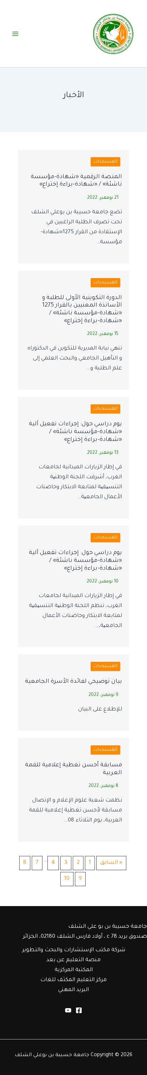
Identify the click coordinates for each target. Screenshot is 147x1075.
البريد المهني (73, 990)
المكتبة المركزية (74, 970)
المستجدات (105, 161)
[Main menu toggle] (15, 34)
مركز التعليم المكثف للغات (73, 980)
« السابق (111, 863)
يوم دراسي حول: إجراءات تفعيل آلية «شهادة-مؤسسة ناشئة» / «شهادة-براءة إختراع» (75, 432)
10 (67, 879)
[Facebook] (79, 1010)
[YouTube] (68, 1010)
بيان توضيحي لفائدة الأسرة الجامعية (73, 681)
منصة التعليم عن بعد (73, 960)
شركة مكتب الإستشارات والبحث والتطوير (73, 950)
